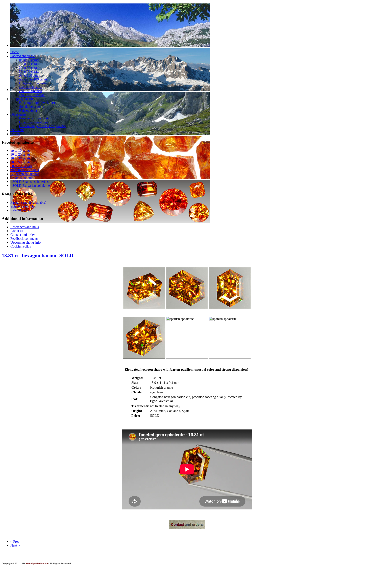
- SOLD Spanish (30, 91)
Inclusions (17, 130)
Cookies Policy (20, 246)
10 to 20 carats (29, 64)
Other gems (18, 114)
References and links (24, 227)
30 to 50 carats (29, 71)
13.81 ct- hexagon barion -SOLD (37, 255)
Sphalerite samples (31, 106)
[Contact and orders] (187, 527)
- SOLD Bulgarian (32, 95)
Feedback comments (24, 238)
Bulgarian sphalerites (33, 83)
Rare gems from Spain (34, 118)
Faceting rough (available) (37, 103)
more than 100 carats (33, 79)
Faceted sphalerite (22, 56)
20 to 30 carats (29, 67)
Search (15, 134)
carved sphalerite (30, 87)
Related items (28, 110)
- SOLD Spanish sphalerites (29, 181)
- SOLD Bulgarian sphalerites (30, 185)
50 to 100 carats (30, 75)
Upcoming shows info (25, 242)
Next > (15, 545)
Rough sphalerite (22, 99)
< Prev (14, 541)
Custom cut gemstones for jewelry (42, 126)
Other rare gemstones (33, 122)
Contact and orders (23, 235)
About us (16, 231)
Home (14, 52)
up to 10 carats (29, 60)
